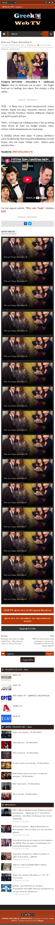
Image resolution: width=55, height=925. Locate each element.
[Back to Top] (33, 914)
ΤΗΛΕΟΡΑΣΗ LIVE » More (17, 669)
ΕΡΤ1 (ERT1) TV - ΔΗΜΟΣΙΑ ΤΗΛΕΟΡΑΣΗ (31, 695)
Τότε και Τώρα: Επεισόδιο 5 (15, 575)
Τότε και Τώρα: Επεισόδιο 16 (15, 305)
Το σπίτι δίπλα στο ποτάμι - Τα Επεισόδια (31, 763)
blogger (49, 653)
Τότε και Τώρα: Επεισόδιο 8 (15, 502)
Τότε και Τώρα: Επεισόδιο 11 (15, 430)
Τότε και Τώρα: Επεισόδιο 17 (15, 281)
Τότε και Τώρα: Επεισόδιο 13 (15, 381)
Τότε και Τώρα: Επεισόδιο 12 (15, 406)
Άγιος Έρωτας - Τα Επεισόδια (25, 742)
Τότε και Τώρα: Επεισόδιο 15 (15, 330)
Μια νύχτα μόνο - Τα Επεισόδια (26, 783)
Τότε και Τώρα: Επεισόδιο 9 (15, 478)
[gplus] (52, 2)
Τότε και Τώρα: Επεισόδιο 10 (15, 454)
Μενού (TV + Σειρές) (13, 6)
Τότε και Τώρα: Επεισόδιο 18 (15, 257)
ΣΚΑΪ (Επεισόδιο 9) (22, 151)
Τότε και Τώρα (45, 45)
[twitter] (49, 2)
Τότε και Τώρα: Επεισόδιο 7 (15, 526)
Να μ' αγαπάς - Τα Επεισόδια (25, 794)
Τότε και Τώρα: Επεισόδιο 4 (15, 599)
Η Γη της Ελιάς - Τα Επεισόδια (25, 752)
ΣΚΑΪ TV (16, 716)
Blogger (41, 921)
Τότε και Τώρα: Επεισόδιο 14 (15, 356)
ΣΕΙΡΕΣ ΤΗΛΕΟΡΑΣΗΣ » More (18, 727)
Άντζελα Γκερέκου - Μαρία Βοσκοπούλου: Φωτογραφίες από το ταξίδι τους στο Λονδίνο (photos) (32, 829)
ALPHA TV (17, 706)
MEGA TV (17, 675)
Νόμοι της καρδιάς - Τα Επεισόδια (27, 732)
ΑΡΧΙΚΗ (5, 918)
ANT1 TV (17, 685)
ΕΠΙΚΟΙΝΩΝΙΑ (26, 918)
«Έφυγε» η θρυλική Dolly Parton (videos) (30, 864)
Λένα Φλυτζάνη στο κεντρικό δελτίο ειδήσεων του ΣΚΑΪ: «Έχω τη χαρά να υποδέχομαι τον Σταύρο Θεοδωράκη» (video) (33, 843)
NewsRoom (31, 45)
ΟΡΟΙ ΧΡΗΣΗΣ (14, 918)
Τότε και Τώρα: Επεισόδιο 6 (15, 551)
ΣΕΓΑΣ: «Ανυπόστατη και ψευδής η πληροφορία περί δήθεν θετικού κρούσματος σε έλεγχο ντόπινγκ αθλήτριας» (33, 888)
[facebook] (46, 2)
